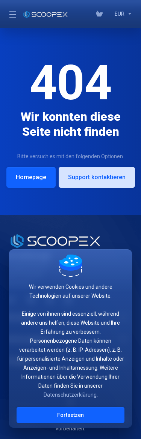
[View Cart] (99, 14)
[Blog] (109, 14)
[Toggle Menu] (11, 13)
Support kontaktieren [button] (97, 177)
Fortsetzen (70, 415)
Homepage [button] (31, 177)
